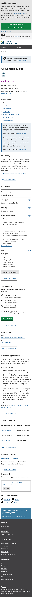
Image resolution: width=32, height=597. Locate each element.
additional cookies (20, 13)
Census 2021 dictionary (9, 458)
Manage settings (6, 31)
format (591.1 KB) (13, 296)
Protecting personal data (11, 114)
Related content (8, 120)
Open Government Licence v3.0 (11, 591)
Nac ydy (27, 510)
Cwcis (3, 529)
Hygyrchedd (5, 526)
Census (4, 51)
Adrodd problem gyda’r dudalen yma (14, 516)
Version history (8, 117)
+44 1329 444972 (6, 343)
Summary (6, 103)
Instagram (4, 566)
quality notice (21, 133)
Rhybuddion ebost (7, 580)
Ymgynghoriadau (6, 574)
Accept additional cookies (16, 24)
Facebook (7, 499)
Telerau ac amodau (7, 534)
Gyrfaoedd (4, 546)
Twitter (17, 499)
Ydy (22, 510)
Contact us (6, 111)
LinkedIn (6, 502)
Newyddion (4, 551)
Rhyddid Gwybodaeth (8, 554)
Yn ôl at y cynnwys (10, 179)
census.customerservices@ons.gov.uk (13, 338)
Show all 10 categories (6, 245)
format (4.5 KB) (10, 306)
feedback (17, 36)
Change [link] (28, 200)
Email (15, 502)
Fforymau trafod (6, 577)
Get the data (7, 109)
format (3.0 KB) (14, 312)
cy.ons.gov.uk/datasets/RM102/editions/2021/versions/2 (16, 484)
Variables (6, 106)
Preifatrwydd (5, 532)
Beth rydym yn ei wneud (9, 543)
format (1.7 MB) (11, 301)
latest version (23, 60)
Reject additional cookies (16, 28)
